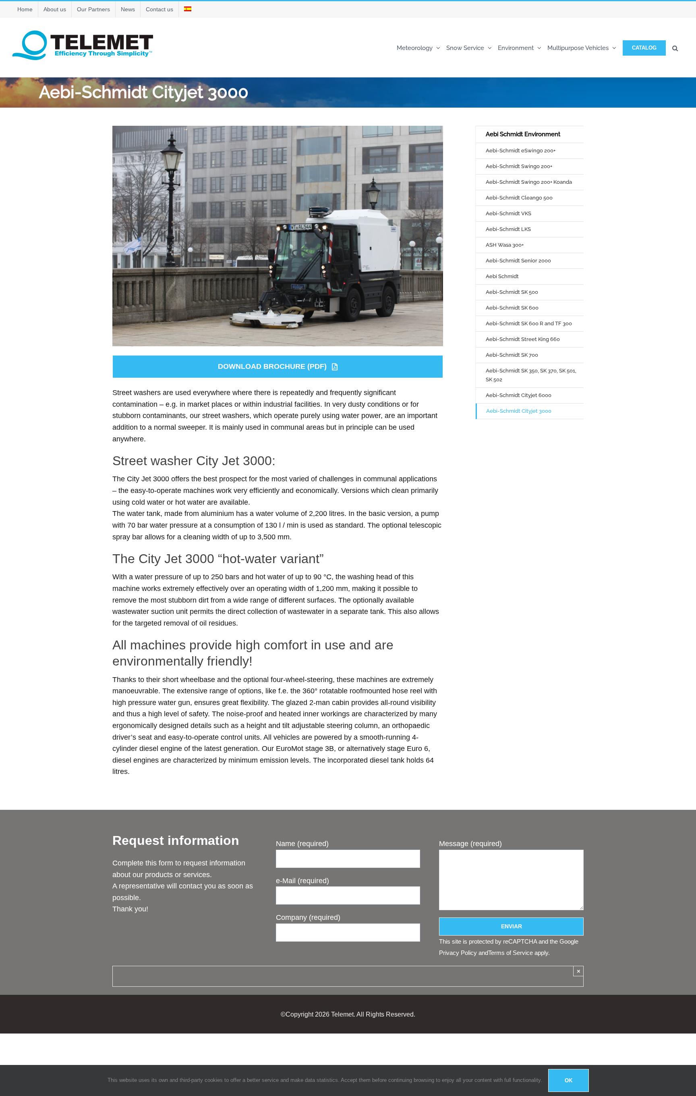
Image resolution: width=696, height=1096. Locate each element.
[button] (675, 47)
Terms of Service (510, 952)
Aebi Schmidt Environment (523, 134)
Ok (568, 1080)
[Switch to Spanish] (188, 9)
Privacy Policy (458, 952)
